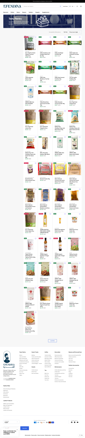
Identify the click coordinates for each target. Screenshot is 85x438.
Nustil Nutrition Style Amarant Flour (30, 179)
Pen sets (70, 376)
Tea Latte (47, 380)
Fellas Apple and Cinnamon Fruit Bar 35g (74, 54)
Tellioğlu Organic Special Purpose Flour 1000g (59, 305)
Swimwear (5, 393)
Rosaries (70, 370)
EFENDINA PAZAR (11, 378)
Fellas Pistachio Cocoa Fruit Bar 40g (60, 102)
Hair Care (71, 358)
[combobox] (42, 6)
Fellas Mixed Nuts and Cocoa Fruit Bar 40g (45, 103)
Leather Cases (6, 407)
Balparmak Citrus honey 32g (73, 230)
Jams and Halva (22, 356)
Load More (52, 340)
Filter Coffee (47, 361)
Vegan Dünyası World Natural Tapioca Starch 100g (30, 256)
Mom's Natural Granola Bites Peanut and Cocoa (73, 206)
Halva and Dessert (35, 358)
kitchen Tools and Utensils (60, 381)
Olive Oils (21, 366)
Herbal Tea (47, 378)
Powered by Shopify (10, 379)
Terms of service (40, 435)
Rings (70, 371)
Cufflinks (71, 373)
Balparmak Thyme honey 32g (73, 304)
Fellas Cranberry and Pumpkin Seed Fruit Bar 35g (45, 54)
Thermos (56, 378)
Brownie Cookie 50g (45, 179)
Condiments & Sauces (24, 361)
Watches (70, 375)
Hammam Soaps (72, 361)
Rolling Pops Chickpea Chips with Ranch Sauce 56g (60, 128)
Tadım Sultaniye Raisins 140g (29, 78)
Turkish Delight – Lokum (37, 363)
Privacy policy (34, 435)
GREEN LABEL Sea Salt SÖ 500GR (29, 102)
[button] (77, 6)
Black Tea (47, 373)
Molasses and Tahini (23, 360)
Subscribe (24, 428)
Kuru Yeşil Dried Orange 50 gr (73, 102)
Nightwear (5, 390)
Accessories (71, 368)
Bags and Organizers (7, 405)
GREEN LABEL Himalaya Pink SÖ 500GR (73, 280)
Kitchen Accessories (59, 380)
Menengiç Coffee (48, 358)
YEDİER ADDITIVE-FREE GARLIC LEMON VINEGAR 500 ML (45, 231)
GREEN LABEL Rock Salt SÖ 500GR (59, 153)
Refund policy (28, 435)
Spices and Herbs (23, 363)
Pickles (20, 368)
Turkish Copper (58, 376)
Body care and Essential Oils (75, 355)
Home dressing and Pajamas (9, 388)
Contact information (56, 435)
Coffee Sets (57, 371)
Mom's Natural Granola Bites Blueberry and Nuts (45, 206)
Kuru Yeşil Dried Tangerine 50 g (44, 127)
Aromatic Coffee (48, 356)
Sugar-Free (21, 373)
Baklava (33, 355)
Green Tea (47, 376)
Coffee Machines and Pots (60, 370)
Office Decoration (58, 356)
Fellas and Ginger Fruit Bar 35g (59, 53)
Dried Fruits (34, 371)
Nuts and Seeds (35, 373)
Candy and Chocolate (36, 356)
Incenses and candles (59, 361)
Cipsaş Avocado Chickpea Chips (73, 255)
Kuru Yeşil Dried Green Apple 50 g (29, 230)
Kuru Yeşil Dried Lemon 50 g (29, 127)
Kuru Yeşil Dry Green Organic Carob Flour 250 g (45, 305)
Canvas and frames (59, 360)
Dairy (20, 365)
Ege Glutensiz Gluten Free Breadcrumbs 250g (30, 329)
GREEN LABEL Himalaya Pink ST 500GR (59, 280)
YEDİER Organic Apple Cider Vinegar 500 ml (60, 256)
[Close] (17, 429)
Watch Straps (6, 408)
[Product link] (30, 48)
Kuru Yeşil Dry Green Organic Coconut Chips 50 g (30, 54)
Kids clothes (6, 392)
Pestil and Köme (35, 361)
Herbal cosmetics (72, 356)
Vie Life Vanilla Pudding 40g (73, 78)
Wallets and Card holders (8, 403)
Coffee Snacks (35, 370)
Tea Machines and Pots (59, 373)
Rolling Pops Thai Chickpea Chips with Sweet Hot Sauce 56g (30, 155)
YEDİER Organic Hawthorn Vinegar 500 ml (44, 256)
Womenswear (6, 397)
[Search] (60, 6)
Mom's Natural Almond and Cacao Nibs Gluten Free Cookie (74, 181)
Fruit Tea (46, 375)
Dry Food (21, 371)
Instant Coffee (48, 363)
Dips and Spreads (23, 358)
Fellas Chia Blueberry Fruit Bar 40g (44, 79)
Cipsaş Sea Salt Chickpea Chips (29, 279)
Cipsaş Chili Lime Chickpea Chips (44, 279)
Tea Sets (56, 375)
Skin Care (71, 360)
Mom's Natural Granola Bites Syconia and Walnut (59, 206)
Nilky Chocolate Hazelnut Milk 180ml (45, 153)
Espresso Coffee (48, 365)
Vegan (20, 375)
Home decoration (58, 355)
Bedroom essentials (59, 358)
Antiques (57, 363)
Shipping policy (48, 435)
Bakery (20, 355)
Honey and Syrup (35, 360)
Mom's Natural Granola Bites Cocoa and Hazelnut (30, 206)
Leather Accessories (7, 410)
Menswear (5, 395)
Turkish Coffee (48, 355)
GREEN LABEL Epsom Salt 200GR (74, 153)
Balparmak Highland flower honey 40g (60, 230)
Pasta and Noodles (23, 370)
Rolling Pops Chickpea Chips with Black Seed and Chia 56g (74, 129)
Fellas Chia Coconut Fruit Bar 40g (59, 78)
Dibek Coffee (47, 360)
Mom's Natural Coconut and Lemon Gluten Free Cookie (60, 180)
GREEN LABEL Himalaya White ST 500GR (29, 305)
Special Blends (48, 366)
